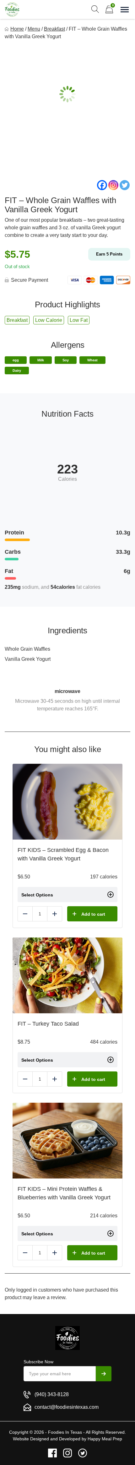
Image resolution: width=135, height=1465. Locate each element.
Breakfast (54, 29)
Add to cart (93, 914)
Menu (34, 29)
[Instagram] (113, 185)
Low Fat (79, 320)
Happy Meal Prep (105, 1438)
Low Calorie (48, 320)
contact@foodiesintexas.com (67, 1407)
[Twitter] (125, 185)
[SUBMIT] (103, 1373)
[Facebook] (102, 185)
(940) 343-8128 (52, 1394)
